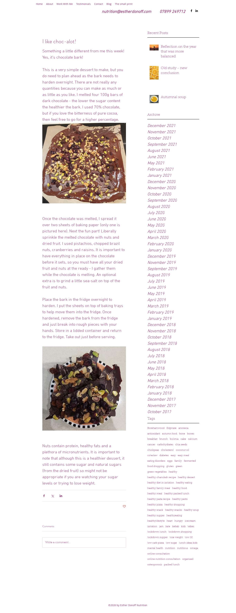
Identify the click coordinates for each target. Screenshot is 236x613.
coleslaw (152, 455)
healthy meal (154, 494)
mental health (155, 548)
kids (183, 526)
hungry (178, 521)
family (178, 461)
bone (182, 434)
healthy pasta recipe (158, 499)
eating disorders (156, 461)
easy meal (183, 455)
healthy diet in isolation (160, 483)
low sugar (171, 543)
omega (194, 548)
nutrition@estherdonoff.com (126, 11)
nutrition (170, 548)
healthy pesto (180, 499)
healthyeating (174, 516)
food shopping (155, 466)
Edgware (171, 428)
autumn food (169, 434)
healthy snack (155, 510)
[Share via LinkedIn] (61, 495)
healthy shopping (174, 505)
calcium (192, 439)
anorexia (183, 428)
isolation (152, 526)
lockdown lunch (156, 532)
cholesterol (167, 450)
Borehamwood (155, 428)
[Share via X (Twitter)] (52, 495)
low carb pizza (155, 543)
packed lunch (172, 565)
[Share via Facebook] (44, 495)
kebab (175, 526)
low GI (189, 537)
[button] (49, 4)
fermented (190, 461)
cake (183, 439)
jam (161, 526)
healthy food (179, 488)
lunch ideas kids (188, 543)
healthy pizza (154, 505)
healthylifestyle (156, 521)
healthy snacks (173, 510)
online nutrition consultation (163, 559)
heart (169, 521)
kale (168, 526)
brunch (163, 439)
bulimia (174, 439)
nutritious (182, 548)
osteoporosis (154, 565)
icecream (190, 521)
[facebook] (191, 10)
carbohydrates (165, 445)
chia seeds (181, 445)
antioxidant (153, 434)
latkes (191, 526)
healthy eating (184, 483)
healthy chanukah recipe (161, 477)
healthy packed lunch (176, 494)
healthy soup (191, 510)
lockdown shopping (180, 532)
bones (190, 434)
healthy (173, 472)
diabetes (164, 455)
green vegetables (157, 472)
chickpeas (153, 450)
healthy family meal (158, 488)
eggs (169, 461)
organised (187, 559)
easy (173, 455)
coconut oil (182, 450)
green (179, 466)
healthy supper (155, 516)
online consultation (158, 554)
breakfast (152, 439)
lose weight (176, 537)
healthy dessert (186, 477)
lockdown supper (157, 537)
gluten (170, 466)
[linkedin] (196, 10)
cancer (151, 445)
